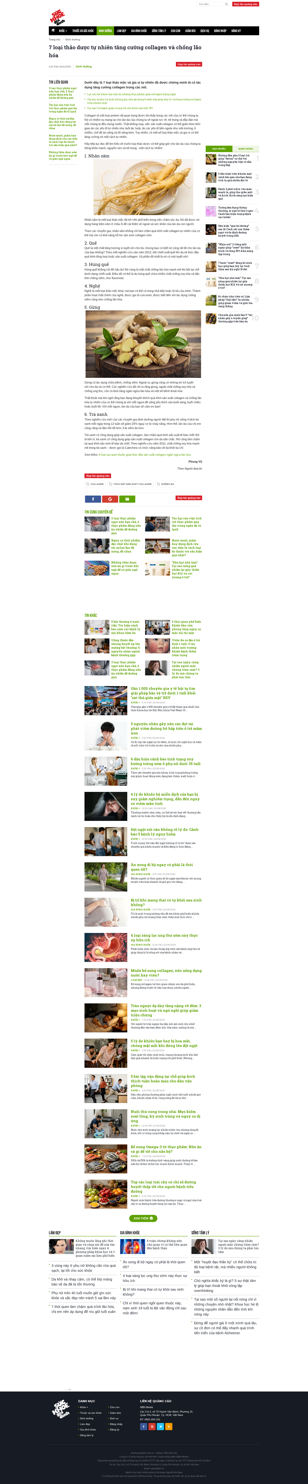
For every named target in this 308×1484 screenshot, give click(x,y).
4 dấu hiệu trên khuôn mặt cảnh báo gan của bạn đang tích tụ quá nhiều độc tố (235, 177)
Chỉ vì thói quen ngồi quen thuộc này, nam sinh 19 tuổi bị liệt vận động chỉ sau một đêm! (154, 1308)
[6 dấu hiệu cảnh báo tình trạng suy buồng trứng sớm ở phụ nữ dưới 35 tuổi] (105, 771)
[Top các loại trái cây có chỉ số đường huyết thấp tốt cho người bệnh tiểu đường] (105, 1194)
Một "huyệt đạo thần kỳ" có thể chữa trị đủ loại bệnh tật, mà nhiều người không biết (225, 1267)
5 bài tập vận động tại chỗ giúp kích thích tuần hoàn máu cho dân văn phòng (163, 1081)
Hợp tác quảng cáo (245, 4)
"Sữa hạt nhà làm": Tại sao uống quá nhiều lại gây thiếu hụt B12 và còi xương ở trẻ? (185, 569)
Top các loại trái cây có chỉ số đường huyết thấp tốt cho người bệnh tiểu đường (163, 1187)
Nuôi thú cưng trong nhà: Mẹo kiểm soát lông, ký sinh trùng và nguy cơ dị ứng (165, 1116)
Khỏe (63, 31)
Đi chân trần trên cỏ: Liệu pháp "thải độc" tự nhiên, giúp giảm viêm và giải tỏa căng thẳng (235, 301)
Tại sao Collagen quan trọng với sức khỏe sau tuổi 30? (120, 108)
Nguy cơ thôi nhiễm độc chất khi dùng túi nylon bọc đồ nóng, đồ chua (62, 123)
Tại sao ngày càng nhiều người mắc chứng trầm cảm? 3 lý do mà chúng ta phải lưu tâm (185, 669)
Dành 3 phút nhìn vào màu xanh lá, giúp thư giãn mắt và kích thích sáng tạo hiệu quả (235, 193)
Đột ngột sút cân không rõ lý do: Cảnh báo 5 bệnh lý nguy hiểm (165, 831)
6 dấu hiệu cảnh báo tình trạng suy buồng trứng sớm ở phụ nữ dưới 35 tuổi (166, 761)
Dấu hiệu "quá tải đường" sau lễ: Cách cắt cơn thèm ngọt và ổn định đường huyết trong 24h (234, 230)
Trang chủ (54, 39)
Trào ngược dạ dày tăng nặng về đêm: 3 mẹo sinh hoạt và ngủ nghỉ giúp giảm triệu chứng (166, 1010)
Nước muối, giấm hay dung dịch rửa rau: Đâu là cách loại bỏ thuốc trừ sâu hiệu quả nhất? (63, 140)
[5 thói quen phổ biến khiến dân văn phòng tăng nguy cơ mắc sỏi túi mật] (157, 627)
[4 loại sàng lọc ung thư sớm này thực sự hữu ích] (105, 947)
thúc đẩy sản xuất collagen (132, 484)
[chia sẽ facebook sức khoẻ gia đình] (144, 1426)
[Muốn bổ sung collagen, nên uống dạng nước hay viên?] (105, 982)
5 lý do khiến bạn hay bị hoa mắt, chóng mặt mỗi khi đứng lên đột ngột (164, 1043)
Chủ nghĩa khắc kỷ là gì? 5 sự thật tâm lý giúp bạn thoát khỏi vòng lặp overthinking (225, 1286)
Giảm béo (190, 31)
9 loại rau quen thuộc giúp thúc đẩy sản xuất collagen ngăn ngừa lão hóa (145, 454)
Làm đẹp (121, 31)
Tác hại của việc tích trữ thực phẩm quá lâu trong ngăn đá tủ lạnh (63, 108)
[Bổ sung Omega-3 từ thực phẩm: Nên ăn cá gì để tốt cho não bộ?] (105, 1158)
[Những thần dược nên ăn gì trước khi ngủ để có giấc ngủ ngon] (96, 568)
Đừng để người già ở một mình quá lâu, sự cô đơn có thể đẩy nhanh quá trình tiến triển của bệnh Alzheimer (225, 1328)
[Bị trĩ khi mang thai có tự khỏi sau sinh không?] (105, 912)
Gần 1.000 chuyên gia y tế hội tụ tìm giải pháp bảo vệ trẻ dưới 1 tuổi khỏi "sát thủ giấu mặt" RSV (163, 693)
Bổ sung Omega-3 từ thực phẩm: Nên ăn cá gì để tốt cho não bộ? (166, 1149)
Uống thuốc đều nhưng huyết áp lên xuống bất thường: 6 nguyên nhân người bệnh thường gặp (125, 647)
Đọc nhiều (219, 148)
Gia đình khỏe (139, 31)
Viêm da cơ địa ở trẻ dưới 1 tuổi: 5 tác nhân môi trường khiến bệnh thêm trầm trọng (186, 647)
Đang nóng (245, 148)
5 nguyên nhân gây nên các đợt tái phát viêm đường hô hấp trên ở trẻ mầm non (166, 728)
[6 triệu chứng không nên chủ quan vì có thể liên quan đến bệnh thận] (132, 1246)
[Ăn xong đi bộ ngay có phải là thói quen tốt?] (105, 876)
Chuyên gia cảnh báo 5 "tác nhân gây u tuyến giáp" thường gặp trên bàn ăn (235, 318)
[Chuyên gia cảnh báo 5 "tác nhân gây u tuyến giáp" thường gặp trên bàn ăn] (211, 318)
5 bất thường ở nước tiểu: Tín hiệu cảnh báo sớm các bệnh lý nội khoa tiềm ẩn (125, 627)
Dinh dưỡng (105, 31)
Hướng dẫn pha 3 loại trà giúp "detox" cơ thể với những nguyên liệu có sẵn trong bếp (234, 160)
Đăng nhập (220, 31)
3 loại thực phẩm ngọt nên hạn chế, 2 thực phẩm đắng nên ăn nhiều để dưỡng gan (63, 93)
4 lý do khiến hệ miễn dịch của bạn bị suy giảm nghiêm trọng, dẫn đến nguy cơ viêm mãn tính (165, 799)
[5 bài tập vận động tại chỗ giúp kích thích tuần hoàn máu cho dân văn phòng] (105, 1088)
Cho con (175, 31)
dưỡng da (167, 484)
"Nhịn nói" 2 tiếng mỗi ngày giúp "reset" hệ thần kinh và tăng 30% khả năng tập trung (235, 249)
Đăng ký (236, 31)
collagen (97, 484)
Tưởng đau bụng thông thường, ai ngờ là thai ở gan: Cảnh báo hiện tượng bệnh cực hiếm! (235, 212)
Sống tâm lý (159, 31)
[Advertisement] (143, 599)
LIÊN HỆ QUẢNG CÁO (155, 1401)
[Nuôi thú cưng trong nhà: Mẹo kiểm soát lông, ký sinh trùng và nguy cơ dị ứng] (105, 1123)
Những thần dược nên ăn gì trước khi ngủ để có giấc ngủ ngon (63, 155)
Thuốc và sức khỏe (83, 31)
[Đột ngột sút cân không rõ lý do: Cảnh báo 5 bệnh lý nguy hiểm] (105, 841)
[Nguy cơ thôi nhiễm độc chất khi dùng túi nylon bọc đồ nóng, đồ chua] (96, 546)
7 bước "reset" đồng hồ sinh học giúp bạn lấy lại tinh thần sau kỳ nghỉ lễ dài (235, 266)
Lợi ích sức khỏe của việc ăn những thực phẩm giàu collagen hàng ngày (131, 94)
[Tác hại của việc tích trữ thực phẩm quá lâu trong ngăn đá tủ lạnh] (157, 524)
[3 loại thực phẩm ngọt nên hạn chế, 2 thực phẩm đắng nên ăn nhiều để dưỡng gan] (96, 524)
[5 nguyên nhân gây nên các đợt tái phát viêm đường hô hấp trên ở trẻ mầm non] (105, 735)
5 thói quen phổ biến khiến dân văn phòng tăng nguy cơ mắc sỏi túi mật (186, 627)
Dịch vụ (205, 31)
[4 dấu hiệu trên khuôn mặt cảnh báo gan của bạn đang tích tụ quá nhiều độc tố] (211, 177)
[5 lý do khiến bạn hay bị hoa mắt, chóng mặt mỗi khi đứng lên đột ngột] (105, 1053)
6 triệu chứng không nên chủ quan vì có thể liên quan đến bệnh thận (167, 1244)
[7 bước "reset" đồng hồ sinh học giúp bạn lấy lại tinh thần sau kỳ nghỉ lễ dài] (211, 266)
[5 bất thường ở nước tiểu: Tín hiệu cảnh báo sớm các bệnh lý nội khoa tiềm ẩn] (96, 627)
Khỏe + (135, 702)
